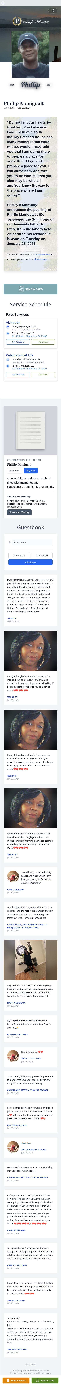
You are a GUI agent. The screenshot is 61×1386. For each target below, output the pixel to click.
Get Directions (18, 342)
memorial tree (42, 254)
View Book (15, 470)
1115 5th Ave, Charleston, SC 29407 (29, 336)
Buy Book (30, 470)
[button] (30, 651)
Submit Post (30, 562)
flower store (40, 259)
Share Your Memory (19, 512)
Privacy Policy (22, 1373)
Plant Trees (43, 342)
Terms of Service (38, 1373)
